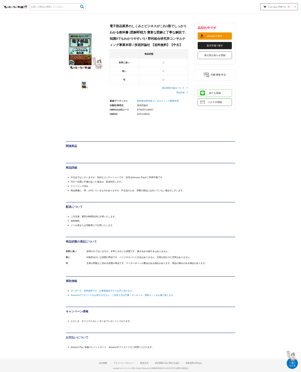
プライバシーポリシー (124, 363)
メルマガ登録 (215, 102)
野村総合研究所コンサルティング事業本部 (158, 101)
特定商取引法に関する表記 (167, 363)
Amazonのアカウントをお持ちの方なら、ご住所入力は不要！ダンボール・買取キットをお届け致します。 (123, 295)
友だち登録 (215, 93)
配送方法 (144, 363)
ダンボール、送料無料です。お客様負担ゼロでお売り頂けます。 (102, 290)
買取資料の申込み (194, 363)
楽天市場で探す (215, 45)
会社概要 (103, 363)
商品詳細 (180, 92)
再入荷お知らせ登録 (214, 55)
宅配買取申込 (218, 74)
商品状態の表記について (173, 88)
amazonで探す (214, 36)
